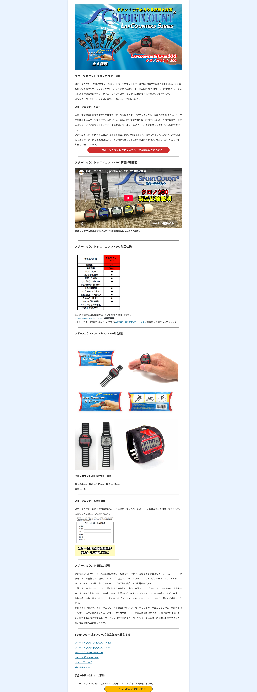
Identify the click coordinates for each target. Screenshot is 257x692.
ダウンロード (109, 318)
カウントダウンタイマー (87, 657)
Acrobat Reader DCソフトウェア (131, 321)
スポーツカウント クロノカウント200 (93, 642)
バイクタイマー (82, 667)
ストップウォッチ (83, 662)
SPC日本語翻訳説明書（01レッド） (89, 318)
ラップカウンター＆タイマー (89, 652)
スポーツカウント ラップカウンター (92, 647)
